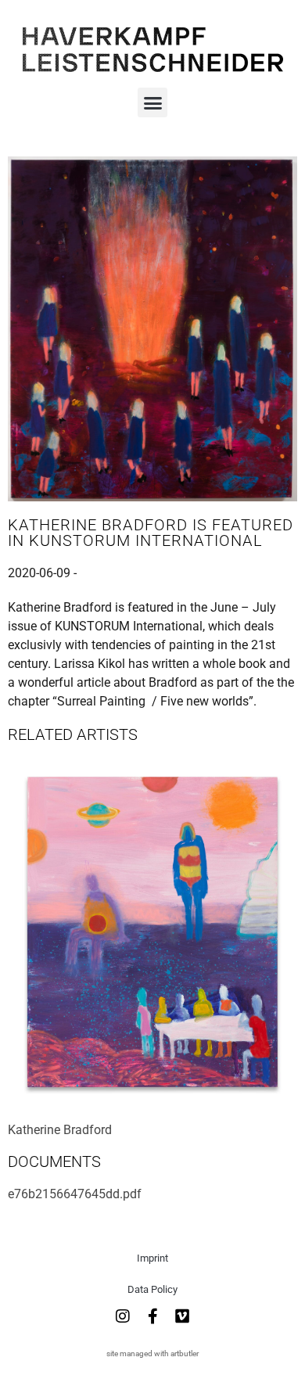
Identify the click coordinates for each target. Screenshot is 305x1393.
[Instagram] (123, 1316)
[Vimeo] (182, 1316)
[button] (152, 102)
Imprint (152, 1258)
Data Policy (152, 1289)
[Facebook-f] (152, 1316)
